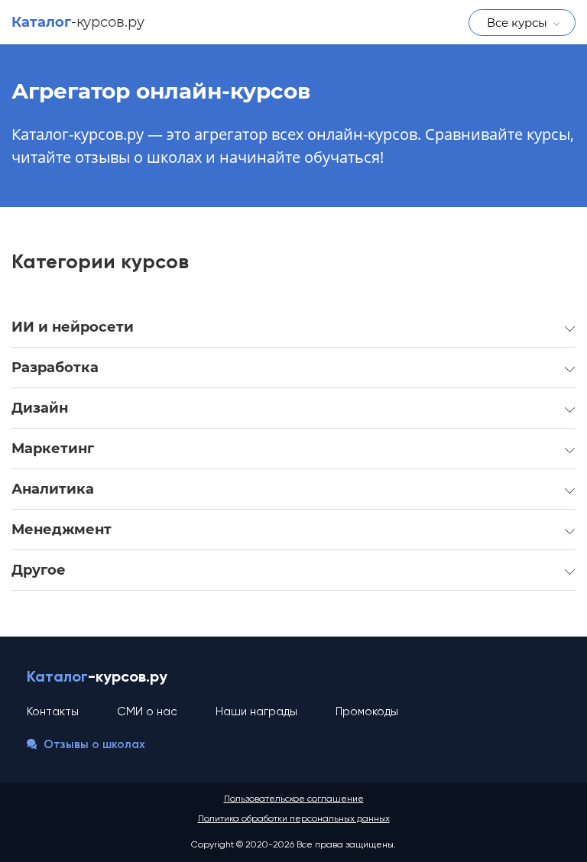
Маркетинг (52, 448)
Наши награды (256, 712)
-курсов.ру (77, 22)
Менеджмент (61, 529)
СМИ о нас (147, 712)
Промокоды (367, 712)
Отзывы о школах (93, 744)
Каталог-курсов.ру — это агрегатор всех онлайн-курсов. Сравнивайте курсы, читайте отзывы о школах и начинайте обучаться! (292, 145)
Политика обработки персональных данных (294, 819)
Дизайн (39, 408)
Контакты (53, 712)
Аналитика (52, 489)
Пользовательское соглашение (294, 799)
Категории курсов (100, 263)
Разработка (55, 367)
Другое (38, 570)
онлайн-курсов (160, 91)
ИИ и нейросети (72, 327)
